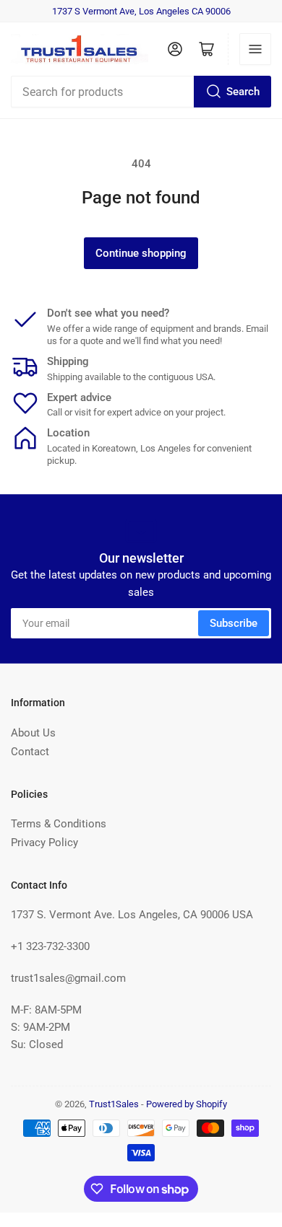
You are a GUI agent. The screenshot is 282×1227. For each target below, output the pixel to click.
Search (243, 91)
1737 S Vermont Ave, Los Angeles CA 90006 (141, 11)
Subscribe (233, 623)
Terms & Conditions (58, 823)
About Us (33, 732)
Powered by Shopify (186, 1104)
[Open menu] (255, 49)
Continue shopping (141, 253)
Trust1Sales (114, 1104)
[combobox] (141, 91)
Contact (30, 751)
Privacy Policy (44, 842)
